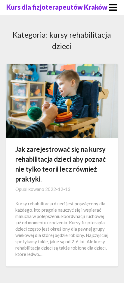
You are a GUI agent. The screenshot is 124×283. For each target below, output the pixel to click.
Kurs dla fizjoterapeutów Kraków (56, 7)
